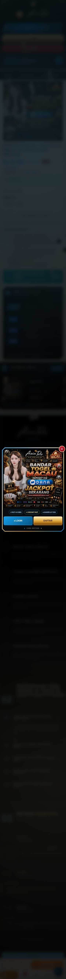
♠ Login (18, 520)
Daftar (47, 520)
